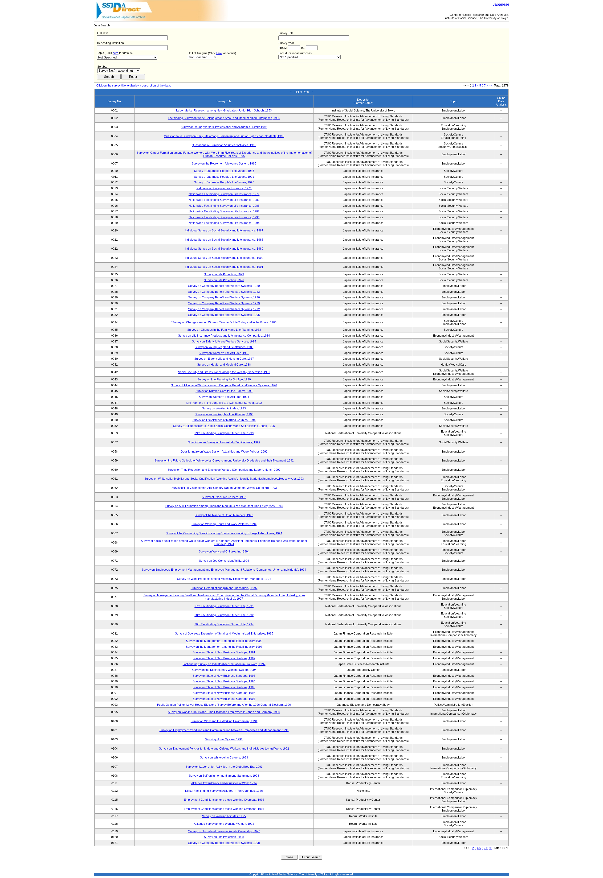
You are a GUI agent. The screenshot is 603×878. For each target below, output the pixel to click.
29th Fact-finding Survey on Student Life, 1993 (224, 433)
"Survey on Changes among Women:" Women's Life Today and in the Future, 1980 (224, 322)
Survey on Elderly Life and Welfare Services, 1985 (224, 341)
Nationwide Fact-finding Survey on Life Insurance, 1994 (224, 223)
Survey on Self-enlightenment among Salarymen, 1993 (224, 775)
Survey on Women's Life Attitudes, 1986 (224, 353)
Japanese (501, 4)
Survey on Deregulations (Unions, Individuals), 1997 (224, 588)
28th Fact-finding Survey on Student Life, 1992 (224, 615)
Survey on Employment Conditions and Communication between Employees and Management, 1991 (224, 730)
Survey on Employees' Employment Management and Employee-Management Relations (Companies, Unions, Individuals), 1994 (224, 569)
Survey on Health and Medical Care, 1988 (224, 364)
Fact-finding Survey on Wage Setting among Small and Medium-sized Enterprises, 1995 (224, 118)
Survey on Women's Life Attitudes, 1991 (224, 397)
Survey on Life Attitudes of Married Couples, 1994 (224, 420)
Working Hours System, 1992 (224, 739)
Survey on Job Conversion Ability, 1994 (224, 560)
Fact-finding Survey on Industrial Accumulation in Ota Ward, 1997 (224, 664)
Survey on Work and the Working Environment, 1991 (224, 721)
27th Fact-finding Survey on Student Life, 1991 (224, 606)
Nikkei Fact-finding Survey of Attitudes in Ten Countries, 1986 (224, 790)
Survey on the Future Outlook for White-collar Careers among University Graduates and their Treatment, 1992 (224, 460)
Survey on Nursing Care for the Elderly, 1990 (224, 391)
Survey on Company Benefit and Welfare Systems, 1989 (224, 303)
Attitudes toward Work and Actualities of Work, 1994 (224, 783)
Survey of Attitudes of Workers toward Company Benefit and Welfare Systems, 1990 (224, 385)
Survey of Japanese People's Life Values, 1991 (224, 176)
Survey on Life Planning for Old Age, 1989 (224, 379)
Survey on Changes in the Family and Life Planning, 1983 (224, 329)
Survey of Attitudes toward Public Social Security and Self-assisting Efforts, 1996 (224, 426)
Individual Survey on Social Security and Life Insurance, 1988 (224, 239)
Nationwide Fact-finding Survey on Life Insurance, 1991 (224, 217)
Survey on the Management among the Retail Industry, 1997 (224, 646)
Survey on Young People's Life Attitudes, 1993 (224, 414)
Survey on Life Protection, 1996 (224, 280)
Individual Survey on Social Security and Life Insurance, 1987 (224, 230)
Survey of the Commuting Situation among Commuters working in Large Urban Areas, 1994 (224, 533)
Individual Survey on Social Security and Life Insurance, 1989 (224, 248)
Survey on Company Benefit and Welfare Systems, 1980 (224, 286)
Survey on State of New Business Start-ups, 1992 (224, 658)
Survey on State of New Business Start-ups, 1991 (224, 652)
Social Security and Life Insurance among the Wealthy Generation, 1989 (224, 372)
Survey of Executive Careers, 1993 (224, 497)
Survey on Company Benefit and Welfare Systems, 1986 (224, 297)
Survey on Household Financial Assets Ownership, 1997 (224, 831)
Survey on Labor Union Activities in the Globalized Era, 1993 (224, 766)
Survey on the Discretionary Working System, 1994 (224, 670)
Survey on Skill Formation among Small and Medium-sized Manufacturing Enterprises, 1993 (224, 506)
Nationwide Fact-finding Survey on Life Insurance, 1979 (224, 194)
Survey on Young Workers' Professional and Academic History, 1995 (224, 127)
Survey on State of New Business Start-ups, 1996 (224, 693)
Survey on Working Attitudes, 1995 (224, 816)
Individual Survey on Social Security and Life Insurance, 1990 (224, 258)
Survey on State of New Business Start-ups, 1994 (224, 681)
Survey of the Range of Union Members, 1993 (224, 515)
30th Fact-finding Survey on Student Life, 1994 (224, 624)
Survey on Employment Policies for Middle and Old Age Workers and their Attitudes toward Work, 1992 (224, 748)
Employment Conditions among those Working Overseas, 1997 (224, 809)
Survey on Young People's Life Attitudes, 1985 (224, 347)
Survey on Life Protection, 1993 (224, 274)
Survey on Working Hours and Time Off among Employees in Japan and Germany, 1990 (224, 712)
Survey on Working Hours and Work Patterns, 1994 (224, 524)
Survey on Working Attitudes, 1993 (224, 408)
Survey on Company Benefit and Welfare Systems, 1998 (224, 843)
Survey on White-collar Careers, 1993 (224, 757)
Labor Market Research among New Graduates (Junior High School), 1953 (224, 110)
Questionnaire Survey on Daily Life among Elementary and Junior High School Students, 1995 (224, 136)
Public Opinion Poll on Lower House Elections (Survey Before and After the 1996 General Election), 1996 (224, 704)
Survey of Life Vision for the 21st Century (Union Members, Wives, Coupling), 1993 (224, 488)
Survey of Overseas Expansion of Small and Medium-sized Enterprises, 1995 (224, 633)
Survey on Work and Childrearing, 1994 (224, 551)
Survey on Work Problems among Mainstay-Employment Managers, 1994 (224, 579)
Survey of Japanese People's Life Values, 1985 (224, 171)
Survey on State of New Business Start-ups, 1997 (224, 699)
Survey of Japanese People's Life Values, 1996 (224, 182)
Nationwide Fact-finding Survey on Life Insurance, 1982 (224, 200)
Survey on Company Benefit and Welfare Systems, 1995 (224, 315)
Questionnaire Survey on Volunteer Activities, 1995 (224, 145)
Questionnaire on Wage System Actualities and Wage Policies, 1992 (224, 451)
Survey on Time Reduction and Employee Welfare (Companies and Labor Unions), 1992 (224, 469)
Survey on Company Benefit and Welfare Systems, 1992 (224, 309)
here (115, 53)
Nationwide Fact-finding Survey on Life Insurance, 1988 (224, 211)
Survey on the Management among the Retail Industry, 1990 (224, 641)
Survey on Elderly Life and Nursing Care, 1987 (224, 358)
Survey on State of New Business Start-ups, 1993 (224, 675)
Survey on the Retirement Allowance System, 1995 (224, 163)
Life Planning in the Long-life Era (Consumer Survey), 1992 (224, 402)
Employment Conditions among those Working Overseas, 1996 (224, 799)
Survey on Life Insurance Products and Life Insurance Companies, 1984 (224, 335)
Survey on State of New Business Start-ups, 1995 (224, 687)
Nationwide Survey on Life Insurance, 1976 (224, 188)
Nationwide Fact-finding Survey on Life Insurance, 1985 (224, 205)
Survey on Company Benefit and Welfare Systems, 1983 (224, 291)
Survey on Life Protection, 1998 (224, 837)
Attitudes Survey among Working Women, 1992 (224, 823)
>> (490, 85)
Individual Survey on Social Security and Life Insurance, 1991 (224, 266)
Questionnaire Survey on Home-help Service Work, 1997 (224, 442)
